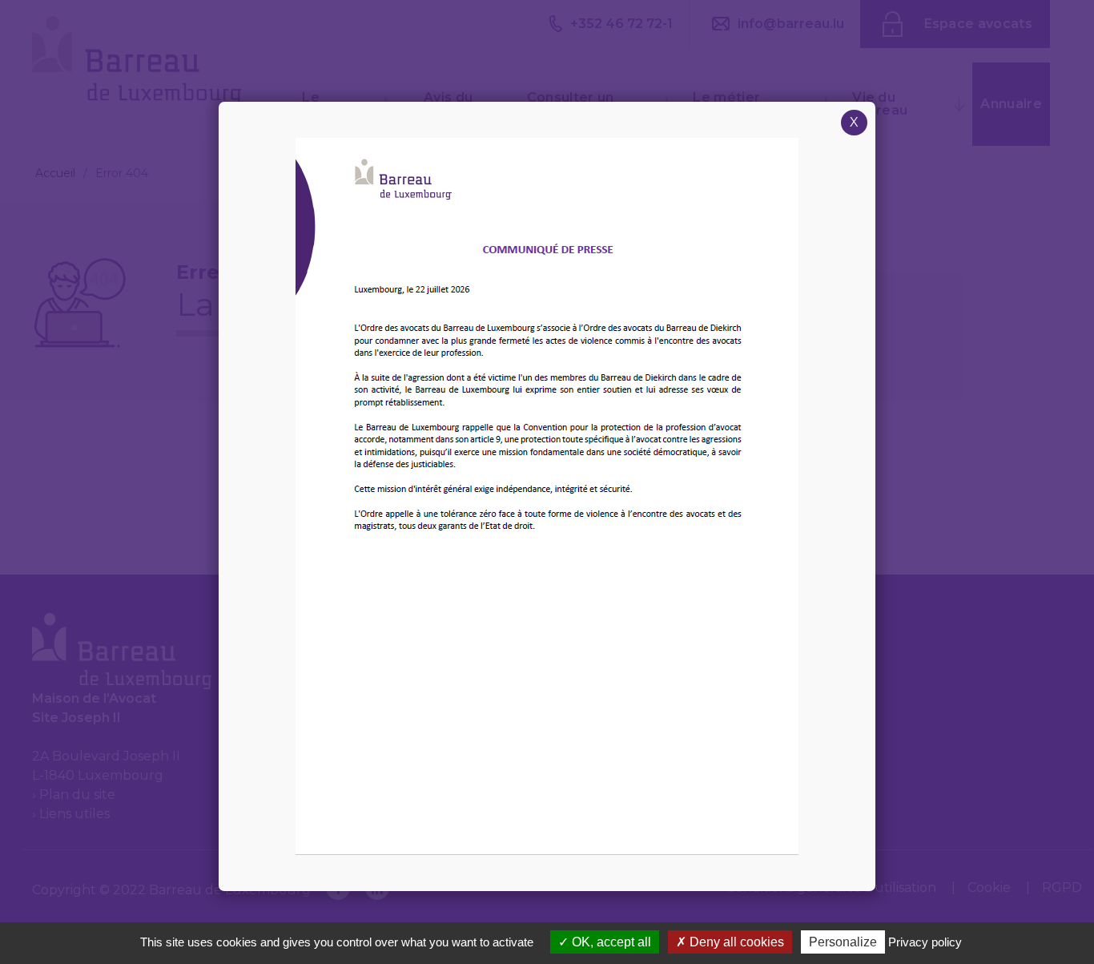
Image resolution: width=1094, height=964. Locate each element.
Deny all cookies (735, 942)
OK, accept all (610, 942)
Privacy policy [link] (925, 942)
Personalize (843, 942)
